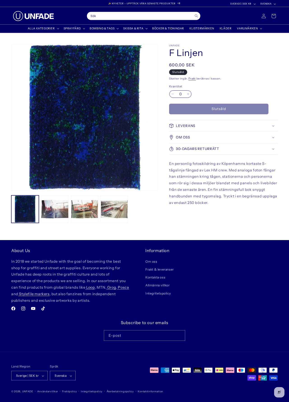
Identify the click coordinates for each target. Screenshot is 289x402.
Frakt (192, 78)
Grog (111, 287)
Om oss (151, 261)
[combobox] (143, 16)
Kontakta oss (155, 277)
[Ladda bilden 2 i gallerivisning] (55, 209)
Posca (123, 287)
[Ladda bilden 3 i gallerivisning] (84, 209)
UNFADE (27, 391)
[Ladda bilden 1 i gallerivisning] (25, 209)
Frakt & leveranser (159, 269)
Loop (90, 287)
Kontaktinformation (150, 391)
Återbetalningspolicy (120, 391)
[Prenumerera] (180, 335)
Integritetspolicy (158, 293)
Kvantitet (175, 86)
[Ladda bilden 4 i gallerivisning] (114, 209)
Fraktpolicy (69, 391)
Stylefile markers (34, 293)
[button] (43, 28)
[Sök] (196, 16)
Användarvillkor (47, 391)
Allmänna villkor (157, 285)
